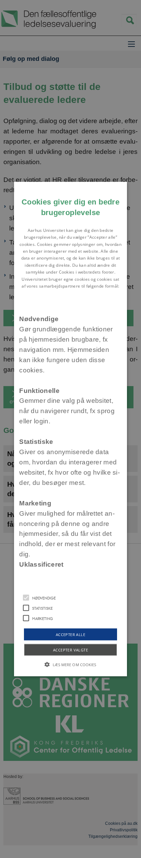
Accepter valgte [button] (70, 649)
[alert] (70, 429)
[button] (70, 429)
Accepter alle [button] (70, 634)
